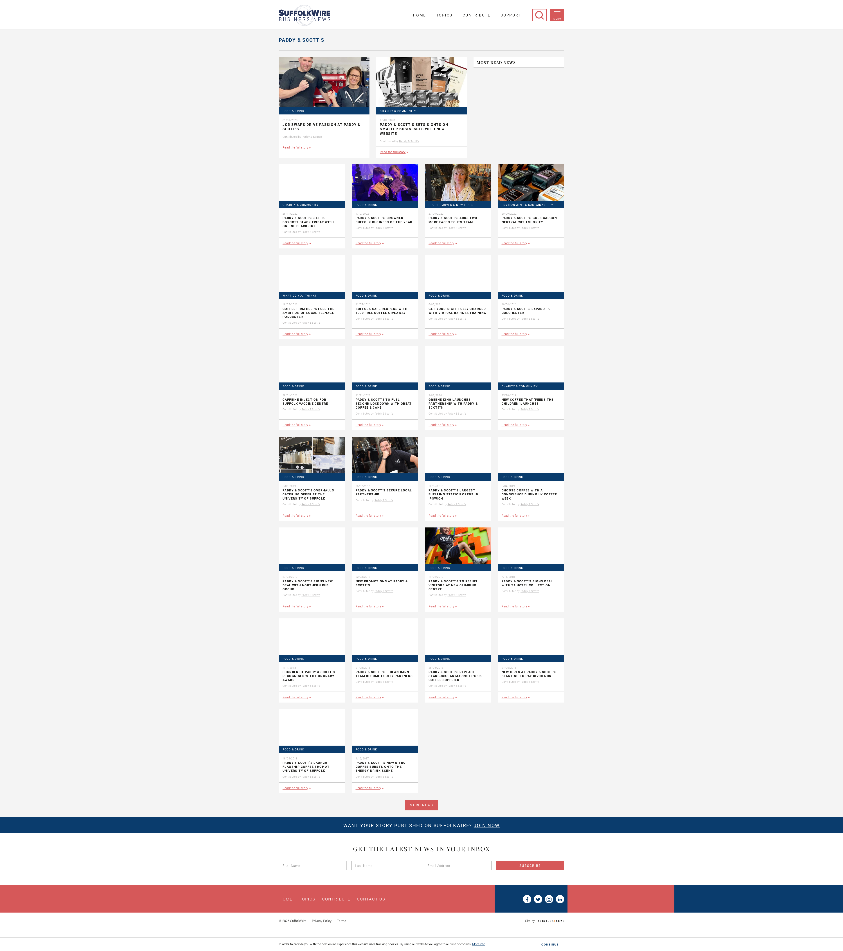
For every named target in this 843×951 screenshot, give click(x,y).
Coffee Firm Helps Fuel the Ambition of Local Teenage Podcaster (308, 313)
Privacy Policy (321, 921)
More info (478, 944)
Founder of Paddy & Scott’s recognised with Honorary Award (309, 676)
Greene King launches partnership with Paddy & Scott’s (453, 403)
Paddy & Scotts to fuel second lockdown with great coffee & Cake (384, 403)
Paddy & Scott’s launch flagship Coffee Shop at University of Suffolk (306, 766)
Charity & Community (398, 111)
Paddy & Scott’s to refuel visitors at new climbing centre (453, 585)
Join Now (487, 825)
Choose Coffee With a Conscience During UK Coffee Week (529, 494)
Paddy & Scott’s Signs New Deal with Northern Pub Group (308, 585)
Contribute (477, 15)
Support (511, 15)
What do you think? (300, 295)
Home (419, 15)
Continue (550, 944)
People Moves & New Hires (451, 205)
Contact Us (371, 899)
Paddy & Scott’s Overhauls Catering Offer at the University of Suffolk (308, 494)
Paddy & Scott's (312, 136)
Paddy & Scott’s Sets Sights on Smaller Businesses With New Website (414, 129)
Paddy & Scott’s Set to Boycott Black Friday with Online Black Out (308, 222)
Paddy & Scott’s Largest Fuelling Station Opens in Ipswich (453, 494)
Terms (341, 921)
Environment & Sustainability (527, 205)
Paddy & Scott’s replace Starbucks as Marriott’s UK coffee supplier (455, 676)
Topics (444, 15)
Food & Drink (293, 111)
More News (421, 805)
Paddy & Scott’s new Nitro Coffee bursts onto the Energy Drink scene (381, 766)
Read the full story (295, 147)
